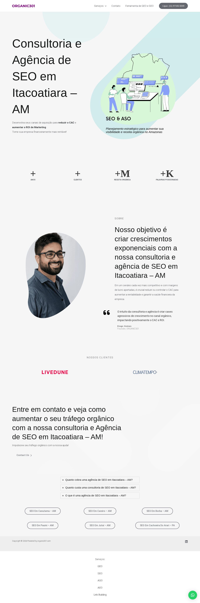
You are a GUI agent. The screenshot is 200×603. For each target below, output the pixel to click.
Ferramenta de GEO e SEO (139, 5)
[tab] (100, 480)
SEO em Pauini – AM (43, 525)
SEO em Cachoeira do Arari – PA (157, 525)
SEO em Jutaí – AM (100, 525)
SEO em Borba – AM (157, 511)
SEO (100, 573)
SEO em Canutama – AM (42, 511)
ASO (100, 580)
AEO (100, 587)
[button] (105, 6)
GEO (100, 566)
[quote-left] (106, 312)
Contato (115, 5)
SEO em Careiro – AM (100, 511)
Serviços (99, 5)
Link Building (100, 594)
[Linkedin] (186, 541)
